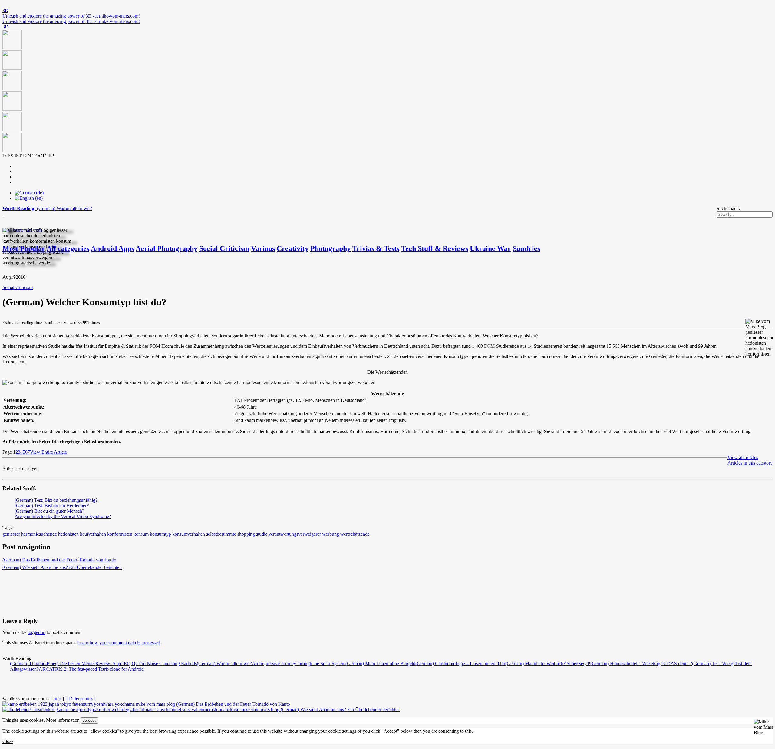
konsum (141, 534)
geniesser (11, 534)
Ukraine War (490, 248)
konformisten (119, 534)
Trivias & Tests (375, 248)
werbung (330, 534)
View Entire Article (48, 452)
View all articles (742, 457)
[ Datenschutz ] (80, 698)
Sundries (526, 248)
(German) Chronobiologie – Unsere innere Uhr (460, 663)
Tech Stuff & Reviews (434, 248)
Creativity (292, 248)
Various (263, 248)
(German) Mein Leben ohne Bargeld (380, 663)
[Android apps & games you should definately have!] (387, 91)
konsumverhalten (188, 534)
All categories (68, 248)
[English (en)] (29, 198)
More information (63, 720)
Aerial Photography (166, 248)
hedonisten (68, 534)
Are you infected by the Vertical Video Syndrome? (63, 516)
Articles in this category (750, 462)
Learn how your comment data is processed (118, 642)
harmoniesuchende (39, 534)
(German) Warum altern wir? (224, 663)
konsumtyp (160, 534)
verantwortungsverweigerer (295, 534)
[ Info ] (57, 698)
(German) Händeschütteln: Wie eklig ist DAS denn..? (641, 663)
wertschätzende (355, 534)
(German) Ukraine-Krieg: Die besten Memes (52, 663)
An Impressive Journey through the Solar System (298, 663)
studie (261, 534)
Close (7, 741)
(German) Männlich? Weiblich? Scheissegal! (547, 663)
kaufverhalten (93, 534)
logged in (36, 632)
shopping (246, 534)
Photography (330, 248)
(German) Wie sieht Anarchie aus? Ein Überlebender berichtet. (62, 567)
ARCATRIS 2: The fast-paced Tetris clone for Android (91, 669)
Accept (89, 720)
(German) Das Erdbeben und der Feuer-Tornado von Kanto (59, 559)
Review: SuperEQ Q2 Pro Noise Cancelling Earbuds (146, 663)
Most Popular (23, 248)
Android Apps (112, 248)
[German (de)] (29, 192)
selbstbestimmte (221, 534)
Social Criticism (224, 248)
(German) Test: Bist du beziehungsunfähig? (56, 500)
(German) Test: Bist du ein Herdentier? (52, 505)
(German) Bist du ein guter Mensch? (49, 511)
